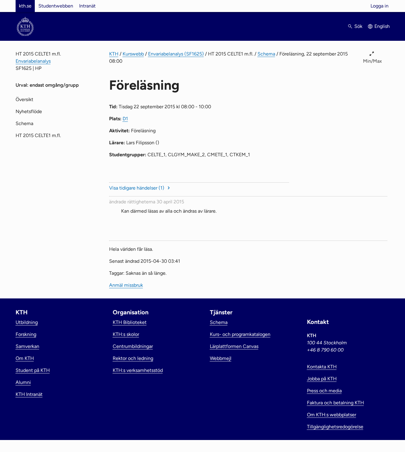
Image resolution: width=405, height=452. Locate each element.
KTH (113, 54)
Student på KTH (33, 370)
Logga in (380, 6)
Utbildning (27, 322)
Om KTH (25, 358)
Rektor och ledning (133, 358)
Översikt (24, 99)
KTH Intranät (29, 394)
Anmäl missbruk (126, 285)
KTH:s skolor (126, 334)
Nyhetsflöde (29, 111)
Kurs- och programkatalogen (240, 334)
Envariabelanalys (33, 61)
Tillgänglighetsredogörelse (335, 427)
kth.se (25, 6)
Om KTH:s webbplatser (331, 415)
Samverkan (27, 346)
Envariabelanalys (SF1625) (176, 54)
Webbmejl (220, 358)
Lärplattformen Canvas (234, 346)
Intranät (87, 6)
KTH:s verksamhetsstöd (138, 370)
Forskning (26, 334)
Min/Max (372, 61)
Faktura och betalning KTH (335, 403)
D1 (125, 118)
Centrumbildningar (133, 346)
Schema (266, 54)
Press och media (324, 391)
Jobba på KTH (322, 379)
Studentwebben (55, 6)
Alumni (23, 382)
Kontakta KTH (322, 367)
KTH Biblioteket (130, 322)
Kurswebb (133, 54)
